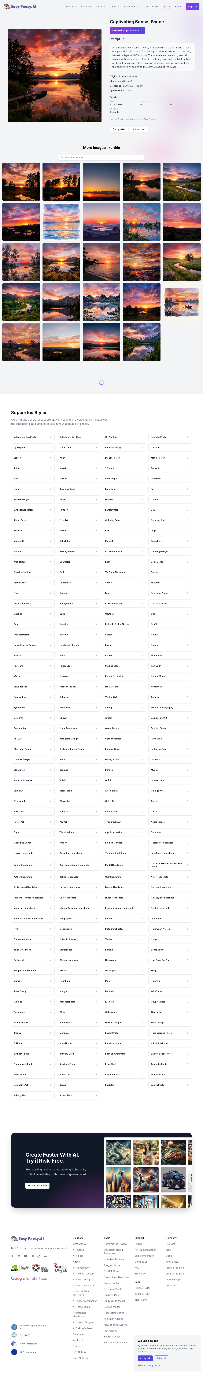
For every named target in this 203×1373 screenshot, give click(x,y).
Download (140, 129)
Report (139, 86)
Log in (178, 6)
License (113, 119)
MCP (145, 6)
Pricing (155, 6)
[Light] (170, 6)
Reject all (161, 1358)
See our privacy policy (149, 1365)
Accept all (145, 1358)
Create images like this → (127, 30)
